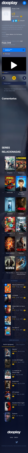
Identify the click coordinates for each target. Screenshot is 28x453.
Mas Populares (20, 344)
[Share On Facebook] (13, 21)
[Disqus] (14, 121)
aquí (21, 41)
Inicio (11, 437)
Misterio (12, 34)
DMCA (16, 437)
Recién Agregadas (8, 344)
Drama (7, 34)
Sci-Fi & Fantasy (18, 34)
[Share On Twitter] (16, 21)
